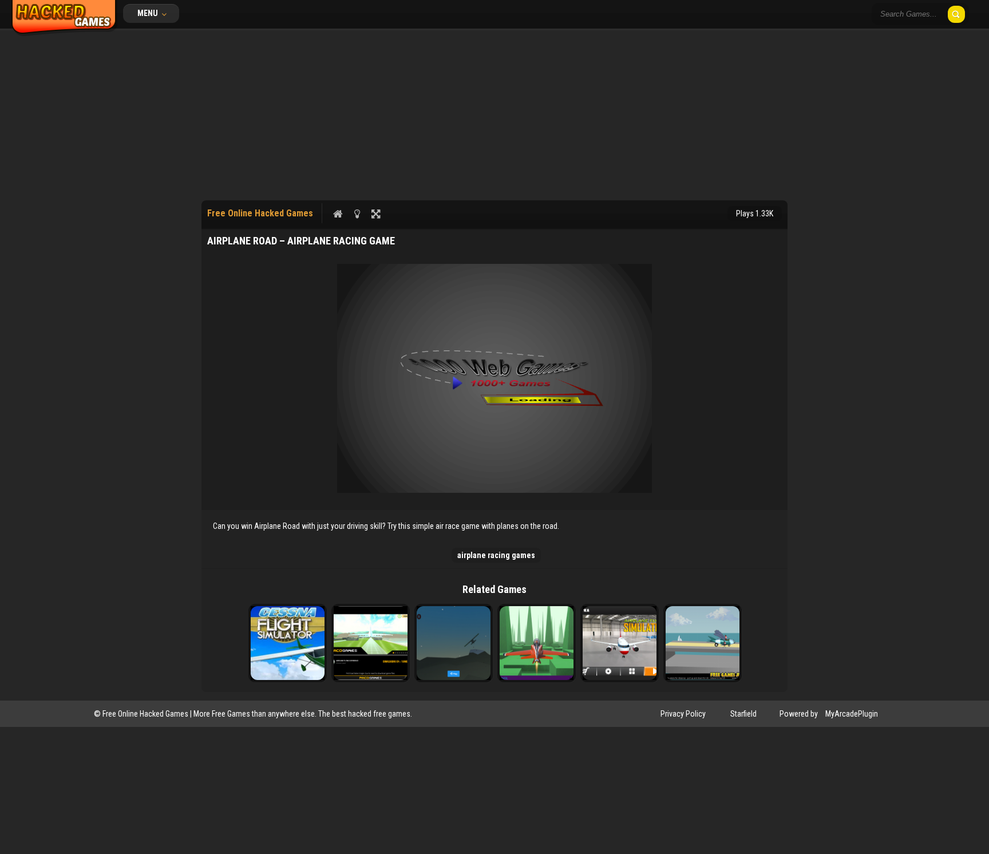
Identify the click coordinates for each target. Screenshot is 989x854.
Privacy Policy (683, 713)
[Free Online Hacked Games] (64, 33)
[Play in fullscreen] (376, 213)
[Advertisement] (494, 114)
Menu (148, 13)
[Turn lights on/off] (357, 213)
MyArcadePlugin (851, 713)
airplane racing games (496, 555)
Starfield (743, 713)
